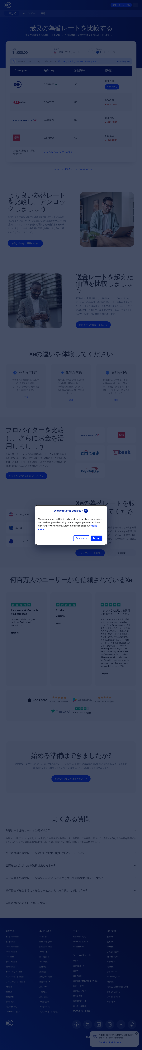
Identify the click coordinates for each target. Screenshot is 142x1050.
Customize (81, 538)
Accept (96, 538)
